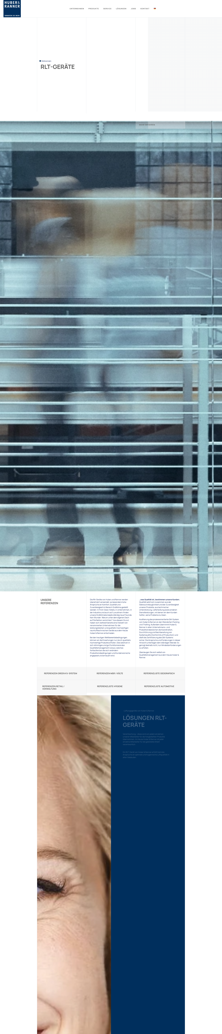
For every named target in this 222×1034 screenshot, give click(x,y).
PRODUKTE (93, 8)
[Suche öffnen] (218, 9)
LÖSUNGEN (121, 8)
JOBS (133, 8)
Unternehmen (77, 8)
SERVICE (107, 8)
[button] (160, 125)
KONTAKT (144, 8)
